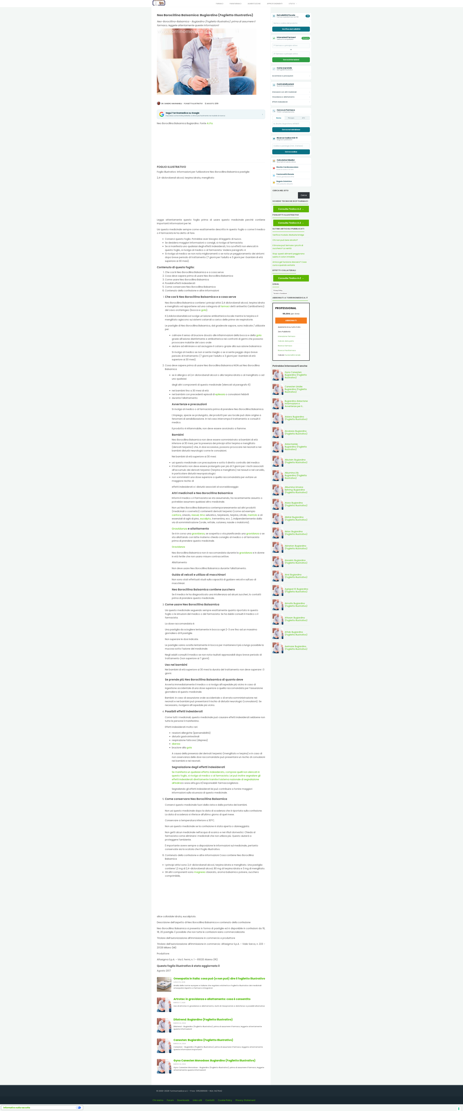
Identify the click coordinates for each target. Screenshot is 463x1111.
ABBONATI (291, 320)
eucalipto (205, 518)
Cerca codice (291, 152)
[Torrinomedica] (159, 3)
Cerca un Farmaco (286, 110)
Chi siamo (158, 1100)
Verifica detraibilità (291, 29)
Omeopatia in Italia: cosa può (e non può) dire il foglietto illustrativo (219, 978)
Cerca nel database (291, 129)
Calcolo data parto (286, 341)
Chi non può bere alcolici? (285, 240)
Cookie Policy (225, 1100)
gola (203, 310)
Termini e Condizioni (280, 293)
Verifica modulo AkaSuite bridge (288, 235)
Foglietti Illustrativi (193, 103)
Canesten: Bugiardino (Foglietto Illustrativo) (203, 1040)
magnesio (200, 872)
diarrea (176, 743)
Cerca (304, 195)
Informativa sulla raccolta (16, 1107)
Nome (278, 118)
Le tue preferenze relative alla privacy (54, 1107)
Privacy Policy (277, 290)
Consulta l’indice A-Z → (291, 209)
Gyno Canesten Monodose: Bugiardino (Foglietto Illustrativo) (214, 1060)
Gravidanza (179, 529)
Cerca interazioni (291, 59)
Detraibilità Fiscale (286, 15)
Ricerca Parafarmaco (287, 350)
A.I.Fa (210, 123)
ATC (303, 118)
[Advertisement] (211, 144)
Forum (170, 1100)
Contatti (209, 1100)
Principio (291, 118)
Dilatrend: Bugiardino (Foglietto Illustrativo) (203, 1019)
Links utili (197, 1100)
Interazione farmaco (286, 336)
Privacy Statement (245, 1100)
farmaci (225, 306)
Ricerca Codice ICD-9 (287, 138)
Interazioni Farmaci (286, 37)
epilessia (220, 394)
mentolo (252, 515)
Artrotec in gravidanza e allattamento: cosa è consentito (212, 999)
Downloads (183, 1100)
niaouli (195, 515)
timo (202, 515)
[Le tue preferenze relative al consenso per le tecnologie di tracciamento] (458, 1108)
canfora (176, 515)
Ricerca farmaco (285, 346)
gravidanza (198, 533)
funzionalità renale (292, 355)
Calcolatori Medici (286, 160)
